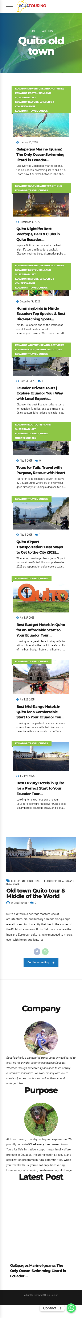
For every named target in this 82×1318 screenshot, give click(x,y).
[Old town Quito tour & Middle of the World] (41, 854)
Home (32, 31)
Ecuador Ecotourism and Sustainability (33, 95)
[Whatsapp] (71, 1308)
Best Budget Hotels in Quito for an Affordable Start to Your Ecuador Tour (40, 630)
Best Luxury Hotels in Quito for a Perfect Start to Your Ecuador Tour (40, 788)
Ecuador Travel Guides (31, 111)
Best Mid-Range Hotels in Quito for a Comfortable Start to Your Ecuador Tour (39, 711)
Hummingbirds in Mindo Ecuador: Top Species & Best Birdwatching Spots (40, 313)
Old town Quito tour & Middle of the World (35, 893)
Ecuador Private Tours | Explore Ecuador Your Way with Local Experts (39, 393)
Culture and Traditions (25, 881)
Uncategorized (25, 438)
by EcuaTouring (19, 902)
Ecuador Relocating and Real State (40, 882)
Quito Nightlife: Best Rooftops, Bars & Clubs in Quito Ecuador (38, 234)
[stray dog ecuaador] (41, 1119)
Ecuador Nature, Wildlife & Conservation (34, 104)
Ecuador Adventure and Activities (39, 88)
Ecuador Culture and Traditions (38, 186)
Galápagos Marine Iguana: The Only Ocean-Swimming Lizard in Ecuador (40, 154)
